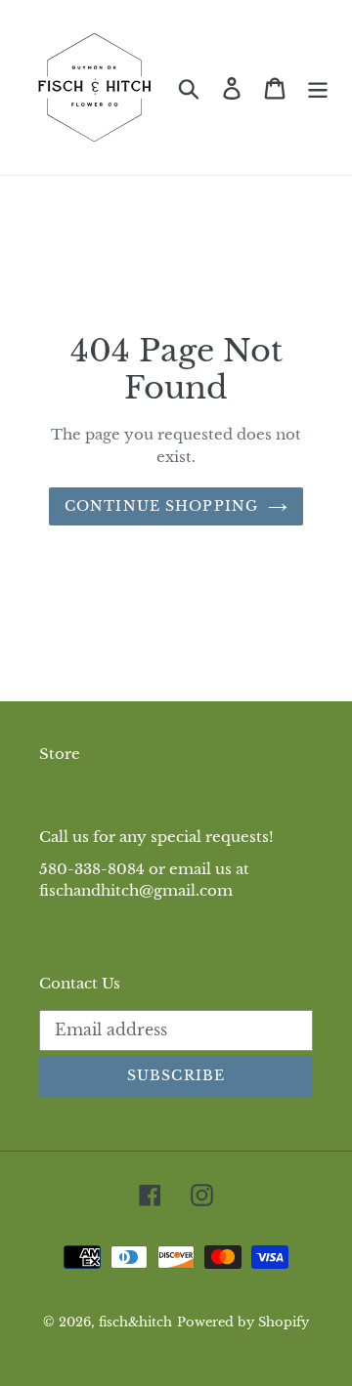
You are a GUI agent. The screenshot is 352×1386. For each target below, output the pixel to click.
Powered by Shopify (243, 1322)
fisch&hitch (135, 1322)
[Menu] (317, 87)
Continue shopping (161, 506)
